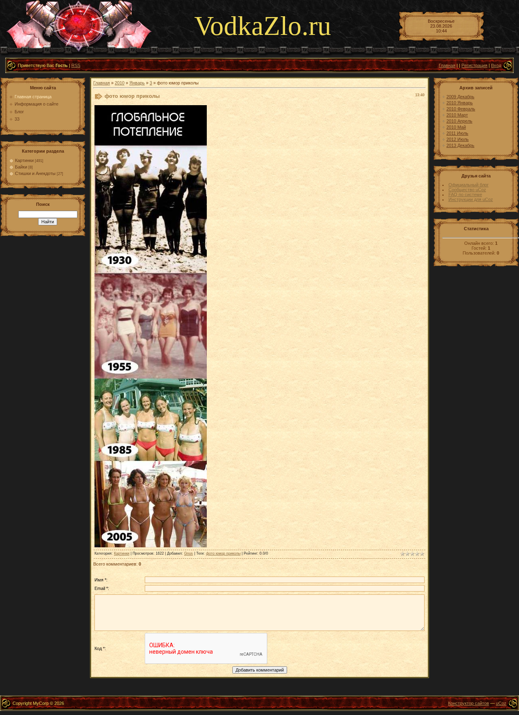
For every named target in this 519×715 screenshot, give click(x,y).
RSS (75, 65)
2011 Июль (457, 133)
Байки (21, 166)
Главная (447, 65)
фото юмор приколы (223, 553)
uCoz (501, 703)
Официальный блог (468, 184)
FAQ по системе (465, 194)
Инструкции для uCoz (470, 199)
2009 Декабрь (460, 96)
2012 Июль (457, 139)
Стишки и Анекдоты (35, 173)
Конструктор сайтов (468, 703)
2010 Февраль (460, 108)
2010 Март (457, 114)
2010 (119, 82)
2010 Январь (459, 102)
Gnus (188, 553)
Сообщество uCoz (467, 189)
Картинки (24, 160)
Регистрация (474, 65)
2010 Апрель (459, 121)
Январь (137, 82)
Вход (496, 65)
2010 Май (456, 127)
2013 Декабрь (460, 145)
